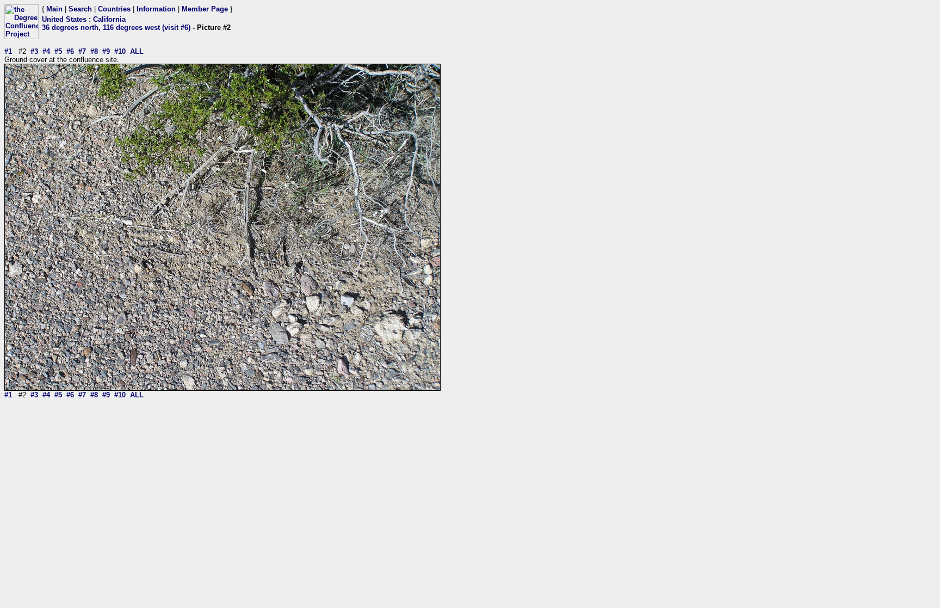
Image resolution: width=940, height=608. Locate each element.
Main (54, 9)
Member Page (205, 9)
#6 (70, 51)
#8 (94, 51)
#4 (46, 51)
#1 (8, 51)
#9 (106, 51)
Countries (114, 9)
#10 (120, 51)
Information (156, 9)
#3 (34, 51)
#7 (82, 51)
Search (80, 9)
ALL (137, 51)
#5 (58, 51)
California (109, 19)
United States (64, 19)
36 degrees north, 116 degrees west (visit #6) (116, 27)
